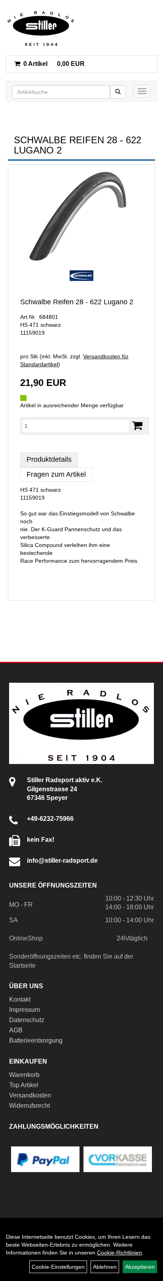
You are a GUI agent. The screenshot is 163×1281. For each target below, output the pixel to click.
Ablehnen (105, 1267)
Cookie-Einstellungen (58, 1267)
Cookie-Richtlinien (119, 1252)
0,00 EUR (54, 63)
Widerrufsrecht (29, 1105)
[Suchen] (118, 92)
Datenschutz (26, 1020)
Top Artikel (23, 1085)
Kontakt (19, 999)
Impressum (24, 1009)
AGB (16, 1030)
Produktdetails (49, 459)
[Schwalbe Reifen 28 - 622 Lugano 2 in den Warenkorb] (137, 425)
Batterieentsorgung (36, 1040)
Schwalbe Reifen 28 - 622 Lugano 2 (76, 302)
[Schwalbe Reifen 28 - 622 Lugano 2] (81, 216)
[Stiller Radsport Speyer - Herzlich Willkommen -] (41, 27)
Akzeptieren (140, 1267)
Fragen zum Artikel (56, 474)
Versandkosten (30, 1095)
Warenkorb (24, 1074)
